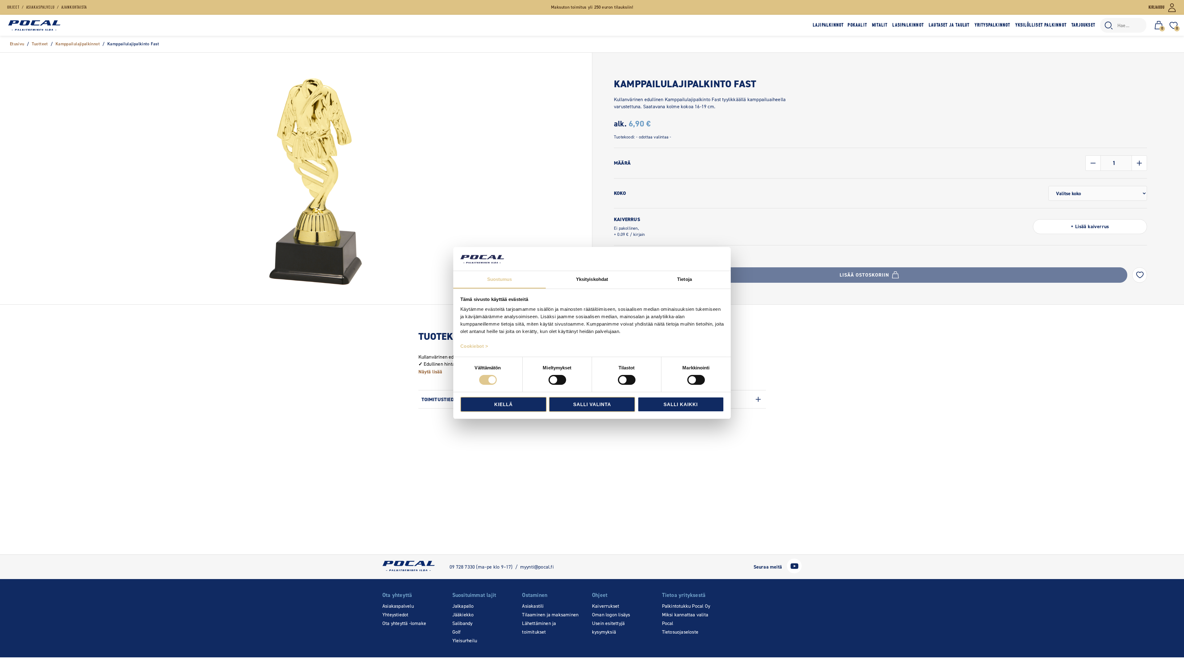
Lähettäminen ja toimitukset (539, 627)
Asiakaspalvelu (398, 606)
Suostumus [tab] (499, 279)
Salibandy (462, 623)
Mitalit (879, 25)
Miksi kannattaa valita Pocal (685, 619)
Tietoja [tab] (684, 279)
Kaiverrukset (605, 606)
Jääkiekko (463, 614)
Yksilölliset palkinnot (1041, 25)
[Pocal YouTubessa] (794, 572)
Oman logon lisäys (611, 614)
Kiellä (503, 404)
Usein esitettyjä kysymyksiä (608, 627)
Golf (456, 632)
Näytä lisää (430, 371)
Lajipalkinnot (828, 25)
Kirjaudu (1157, 7)
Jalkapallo (463, 606)
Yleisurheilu (464, 640)
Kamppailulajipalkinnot (78, 44)
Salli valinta (592, 404)
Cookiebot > (474, 346)
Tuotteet (40, 44)
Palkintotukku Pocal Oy (686, 606)
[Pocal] (34, 25)
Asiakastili (533, 606)
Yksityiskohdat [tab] (592, 279)
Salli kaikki (681, 404)
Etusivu (17, 44)
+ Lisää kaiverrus (1090, 226)
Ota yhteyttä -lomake (404, 623)
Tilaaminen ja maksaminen (550, 614)
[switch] (557, 380)
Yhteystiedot (395, 614)
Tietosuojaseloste (680, 632)
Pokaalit (857, 25)
